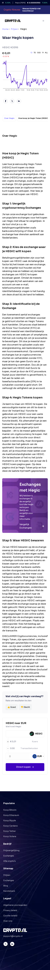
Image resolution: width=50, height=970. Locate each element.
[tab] (9, 118)
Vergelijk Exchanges (25, 526)
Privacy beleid (10, 910)
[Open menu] (43, 21)
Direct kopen (23, 766)
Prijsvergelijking (11, 850)
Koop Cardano (10, 826)
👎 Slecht (25, 707)
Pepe (26, 3)
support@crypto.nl (12, 936)
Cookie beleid (10, 915)
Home (5, 29)
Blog (5, 885)
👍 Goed (12, 707)
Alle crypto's (9, 861)
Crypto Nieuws (12, 9)
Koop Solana (9, 836)
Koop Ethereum (11, 815)
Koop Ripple (9, 820)
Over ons (7, 921)
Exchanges (8, 856)
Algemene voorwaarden (15, 905)
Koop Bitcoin (9, 810)
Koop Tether (9, 831)
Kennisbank (9, 891)
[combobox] (38, 756)
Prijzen (14, 29)
